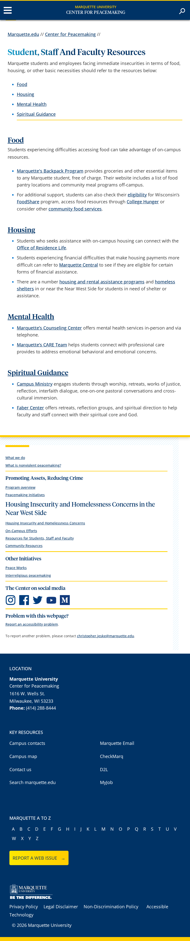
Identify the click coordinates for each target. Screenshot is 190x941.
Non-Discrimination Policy (111, 907)
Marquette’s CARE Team (42, 345)
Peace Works (16, 567)
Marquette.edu (23, 34)
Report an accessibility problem (31, 624)
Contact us (20, 769)
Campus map (23, 756)
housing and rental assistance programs (101, 282)
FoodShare (28, 202)
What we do (15, 457)
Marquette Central (78, 265)
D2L (104, 769)
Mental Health (32, 104)
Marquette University (95, 6)
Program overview (20, 487)
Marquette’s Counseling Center (49, 328)
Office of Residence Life (41, 248)
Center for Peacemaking (95, 12)
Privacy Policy (23, 907)
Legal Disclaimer (61, 907)
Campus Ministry (34, 384)
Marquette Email (117, 743)
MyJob (106, 782)
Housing (25, 94)
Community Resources (24, 545)
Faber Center (30, 408)
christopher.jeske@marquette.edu (105, 636)
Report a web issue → (39, 858)
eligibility (137, 195)
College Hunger (143, 202)
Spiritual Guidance (36, 114)
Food (22, 84)
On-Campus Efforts (21, 530)
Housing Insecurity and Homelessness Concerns (45, 523)
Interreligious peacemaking (28, 575)
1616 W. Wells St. (27, 694)
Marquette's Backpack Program (50, 171)
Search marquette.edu (32, 782)
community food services (75, 209)
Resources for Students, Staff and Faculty (39, 538)
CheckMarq (111, 756)
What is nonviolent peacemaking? (33, 465)
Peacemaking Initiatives (25, 494)
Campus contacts (27, 743)
